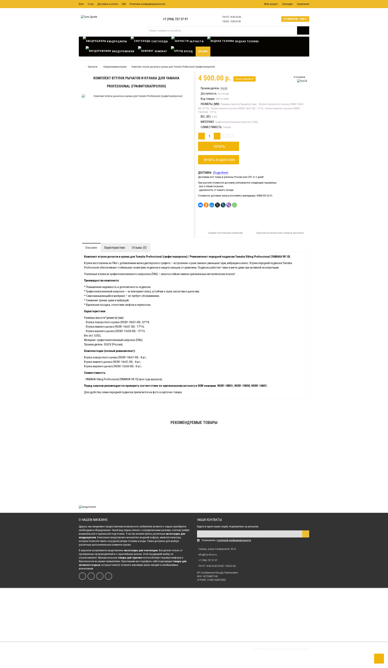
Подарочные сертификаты (212, 607)
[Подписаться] (305, 533)
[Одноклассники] (206, 205)
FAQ (124, 3)
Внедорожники (122, 51)
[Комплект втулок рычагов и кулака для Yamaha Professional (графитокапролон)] (128, 101)
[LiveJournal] (223, 205)
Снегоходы (159, 41)
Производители (207, 602)
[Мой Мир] (211, 205)
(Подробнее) (220, 172)
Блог (81, 3)
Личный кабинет (266, 602)
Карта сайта (146, 607)
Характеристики (114, 248)
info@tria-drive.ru (207, 554)
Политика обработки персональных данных (103, 632)
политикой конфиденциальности (234, 540)
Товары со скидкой (209, 612)
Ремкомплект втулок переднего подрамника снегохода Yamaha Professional (194, 500)
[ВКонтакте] (200, 205)
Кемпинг (160, 51)
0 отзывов (299, 77)
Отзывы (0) (139, 248)
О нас (91, 3)
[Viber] (228, 205)
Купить (218, 147)
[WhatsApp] (234, 205)
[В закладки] (225, 136)
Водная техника (246, 41)
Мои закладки (265, 612)
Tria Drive (305, 649)
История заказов (267, 607)
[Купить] (184, 437)
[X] (217, 205)
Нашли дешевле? (244, 78)
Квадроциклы (116, 41)
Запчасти (196, 41)
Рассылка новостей (268, 617)
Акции (203, 51)
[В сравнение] (230, 136)
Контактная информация (153, 602)
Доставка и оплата (107, 3)
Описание (91, 248)
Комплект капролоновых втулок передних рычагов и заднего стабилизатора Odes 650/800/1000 (194, 481)
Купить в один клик (218, 160)
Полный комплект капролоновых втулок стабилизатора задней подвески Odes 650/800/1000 (194, 442)
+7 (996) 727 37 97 (175, 19)
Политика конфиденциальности (147, 3)
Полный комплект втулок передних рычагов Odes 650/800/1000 (194, 461)
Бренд (188, 51)
